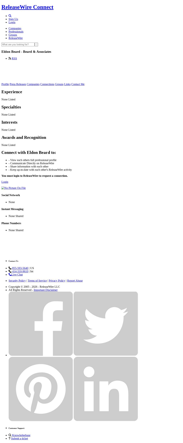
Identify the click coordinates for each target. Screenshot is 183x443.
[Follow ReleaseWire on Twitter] (106, 355)
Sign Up (13, 19)
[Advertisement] (91, 71)
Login (12, 22)
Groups (13, 34)
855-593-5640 (20, 268)
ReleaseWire (16, 38)
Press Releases (18, 84)
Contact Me (78, 84)
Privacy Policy (57, 280)
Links (67, 84)
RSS (14, 58)
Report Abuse (75, 280)
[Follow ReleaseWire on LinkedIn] (106, 420)
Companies (15, 28)
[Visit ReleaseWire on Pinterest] (41, 420)
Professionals (16, 31)
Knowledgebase (21, 435)
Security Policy (17, 280)
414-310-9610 (20, 271)
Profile (5, 84)
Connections (47, 84)
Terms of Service (37, 280)
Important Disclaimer (46, 289)
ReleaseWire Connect (27, 7)
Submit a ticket (19, 438)
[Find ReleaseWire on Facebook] (41, 355)
